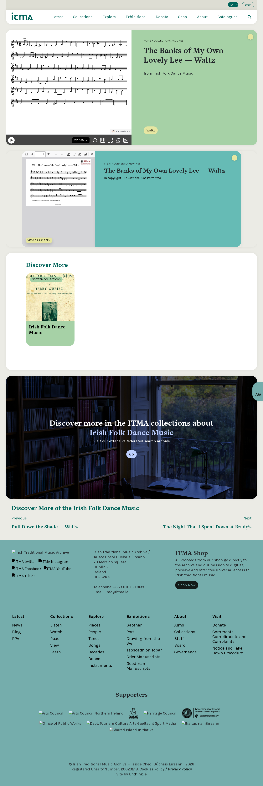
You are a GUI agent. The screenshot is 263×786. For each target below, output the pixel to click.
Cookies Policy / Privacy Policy (166, 769)
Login (248, 4)
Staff (179, 638)
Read (55, 638)
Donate (162, 17)
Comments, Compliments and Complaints (229, 636)
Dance (94, 658)
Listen (56, 625)
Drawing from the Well (143, 641)
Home (147, 40)
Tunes (94, 638)
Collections (82, 17)
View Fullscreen (39, 240)
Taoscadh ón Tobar (144, 650)
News (17, 625)
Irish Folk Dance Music (106, 508)
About (202, 17)
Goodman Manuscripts (138, 666)
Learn (55, 652)
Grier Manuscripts (143, 656)
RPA (15, 638)
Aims (179, 625)
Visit (216, 616)
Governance (185, 652)
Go (131, 454)
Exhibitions (136, 17)
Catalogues (227, 17)
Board (180, 645)
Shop (182, 17)
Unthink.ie (138, 774)
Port (130, 631)
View (54, 645)
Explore (109, 17)
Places (94, 625)
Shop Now (186, 585)
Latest (58, 17)
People (94, 631)
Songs (94, 645)
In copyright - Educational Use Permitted (132, 178)
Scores (178, 40)
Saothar (134, 625)
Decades (96, 652)
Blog (16, 631)
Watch (56, 631)
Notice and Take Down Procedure (227, 651)
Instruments (100, 665)
